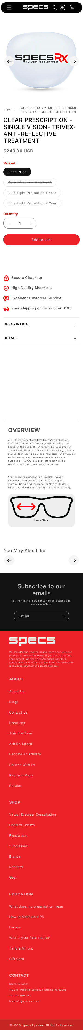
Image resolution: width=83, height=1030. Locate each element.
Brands (15, 856)
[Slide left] (9, 61)
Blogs (13, 702)
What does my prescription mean (36, 906)
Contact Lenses (22, 825)
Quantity (10, 214)
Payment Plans (21, 775)
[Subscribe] (64, 616)
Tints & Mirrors (21, 948)
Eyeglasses (18, 835)
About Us (16, 691)
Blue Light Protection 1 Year (34, 193)
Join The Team (21, 733)
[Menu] (9, 7)
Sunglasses (18, 846)
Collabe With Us (22, 765)
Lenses (15, 927)
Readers (16, 867)
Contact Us (18, 712)
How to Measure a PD (26, 917)
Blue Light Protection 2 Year (34, 204)
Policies (15, 786)
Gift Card (16, 959)
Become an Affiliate (25, 754)
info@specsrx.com (27, 1001)
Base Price (17, 172)
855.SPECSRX (22, 995)
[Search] (55, 7)
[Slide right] (74, 61)
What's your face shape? (29, 938)
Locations (17, 723)
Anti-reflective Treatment (32, 183)
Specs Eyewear (33, 1025)
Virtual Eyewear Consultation (32, 814)
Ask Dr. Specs (20, 744)
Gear (13, 877)
